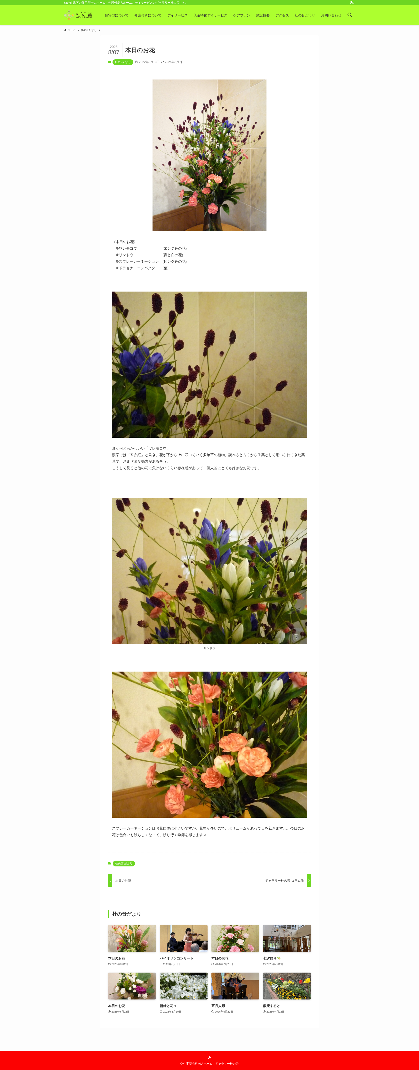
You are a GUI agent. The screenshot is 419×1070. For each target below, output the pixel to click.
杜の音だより (123, 62)
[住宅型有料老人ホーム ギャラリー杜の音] (78, 15)
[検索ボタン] (349, 15)
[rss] (352, 2)
